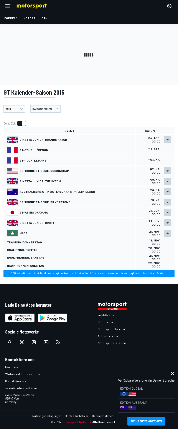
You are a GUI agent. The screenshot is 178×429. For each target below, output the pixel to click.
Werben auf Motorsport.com (23, 374)
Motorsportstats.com (112, 343)
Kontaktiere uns (15, 381)
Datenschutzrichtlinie (106, 416)
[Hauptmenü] (7, 6)
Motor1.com (105, 322)
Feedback (11, 367)
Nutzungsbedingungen (46, 416)
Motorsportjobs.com (111, 329)
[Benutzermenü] (169, 6)
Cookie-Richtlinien (77, 416)
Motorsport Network (76, 422)
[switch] (14, 123)
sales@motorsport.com (21, 388)
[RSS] (58, 342)
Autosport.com (108, 336)
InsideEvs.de (106, 315)
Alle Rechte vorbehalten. (110, 422)
